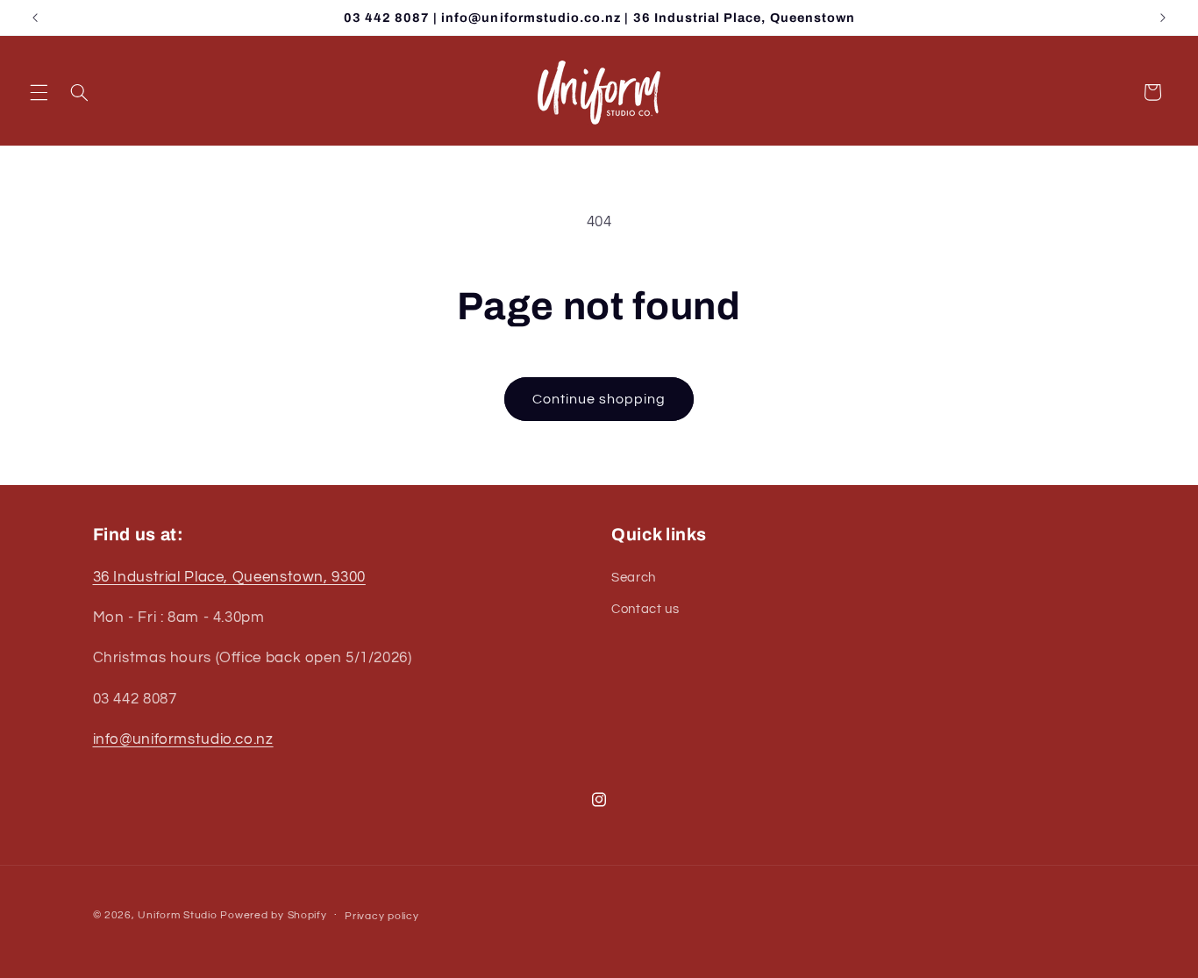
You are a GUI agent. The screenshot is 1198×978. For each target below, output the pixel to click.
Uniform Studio (177, 915)
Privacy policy (381, 916)
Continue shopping (599, 399)
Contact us (645, 609)
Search (633, 577)
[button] (38, 92)
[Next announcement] (1163, 17)
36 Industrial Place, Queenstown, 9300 (229, 577)
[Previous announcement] (35, 17)
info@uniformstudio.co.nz (183, 739)
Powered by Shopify (273, 915)
